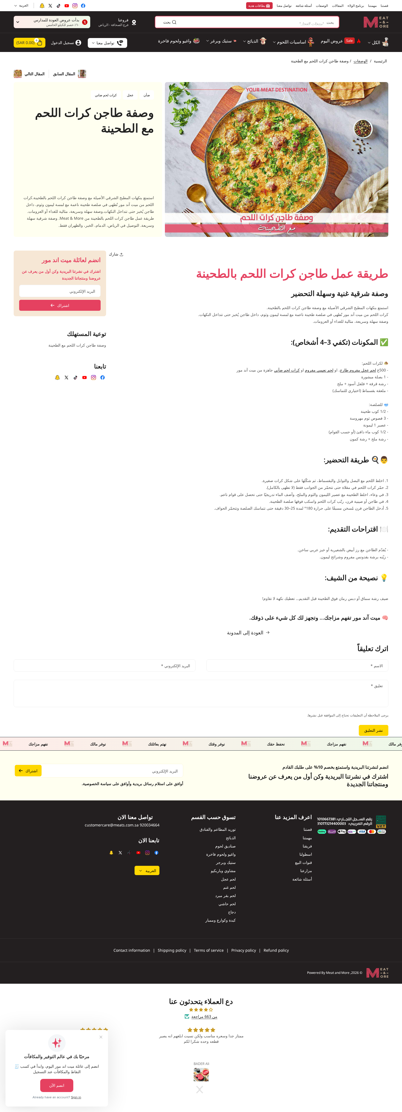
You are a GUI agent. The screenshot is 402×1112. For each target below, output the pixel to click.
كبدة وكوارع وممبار (220, 920)
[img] (201, 1009)
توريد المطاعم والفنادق (218, 829)
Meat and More (337, 972)
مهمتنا (307, 837)
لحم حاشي (227, 903)
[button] (29, 43)
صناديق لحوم (225, 846)
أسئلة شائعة (302, 879)
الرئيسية (380, 60)
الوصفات (361, 60)
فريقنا (307, 846)
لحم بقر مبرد (225, 895)
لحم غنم (229, 887)
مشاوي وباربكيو (223, 870)
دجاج (232, 911)
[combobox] (247, 22)
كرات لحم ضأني (287, 370)
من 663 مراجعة (204, 1016)
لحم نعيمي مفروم (319, 370)
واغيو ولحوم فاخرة (221, 854)
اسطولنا (305, 854)
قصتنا (308, 829)
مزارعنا (306, 870)
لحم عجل (228, 879)
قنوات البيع (303, 862)
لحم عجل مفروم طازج (358, 370)
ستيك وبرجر (226, 862)
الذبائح (231, 837)
